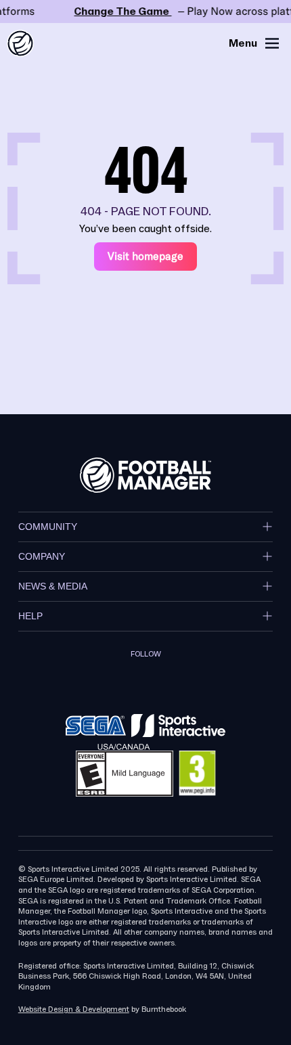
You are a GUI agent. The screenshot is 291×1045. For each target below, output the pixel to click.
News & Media (52, 586)
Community (47, 526)
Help (30, 615)
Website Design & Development (73, 1009)
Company (41, 556)
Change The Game (145, 11)
